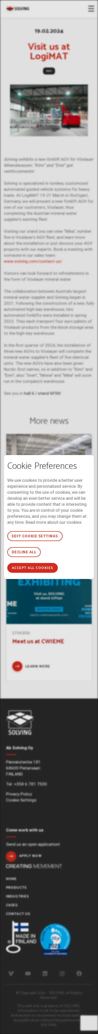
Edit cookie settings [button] (35, 536)
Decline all (24, 552)
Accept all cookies (32, 568)
